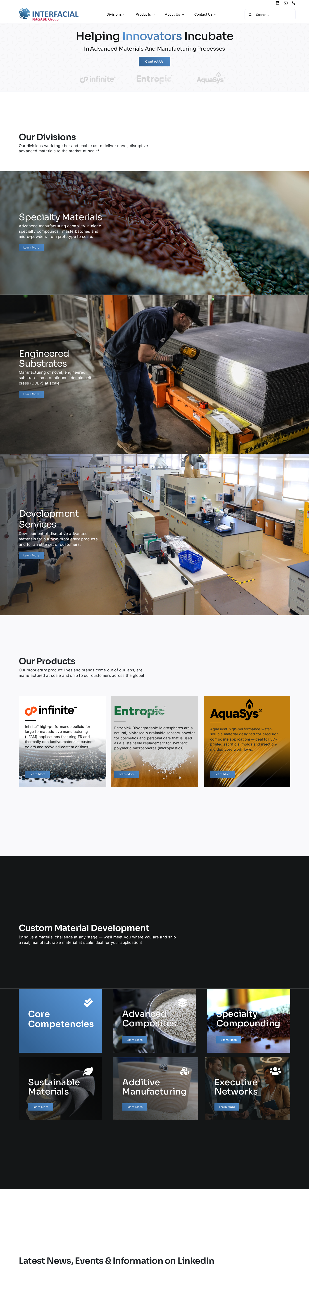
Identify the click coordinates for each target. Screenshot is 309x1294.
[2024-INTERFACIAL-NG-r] (48, 9)
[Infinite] (62, 741)
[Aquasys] (247, 741)
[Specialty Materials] (60, 230)
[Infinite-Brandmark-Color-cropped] (98, 77)
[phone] (294, 3)
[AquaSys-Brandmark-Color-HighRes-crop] (211, 73)
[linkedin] (277, 3)
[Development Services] (60, 532)
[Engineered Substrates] (60, 372)
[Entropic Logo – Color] (154, 76)
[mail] (286, 3)
